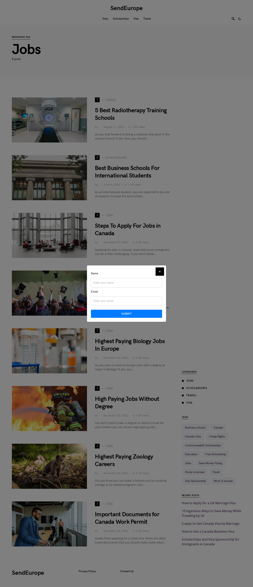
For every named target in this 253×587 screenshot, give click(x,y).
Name (94, 273)
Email (94, 291)
